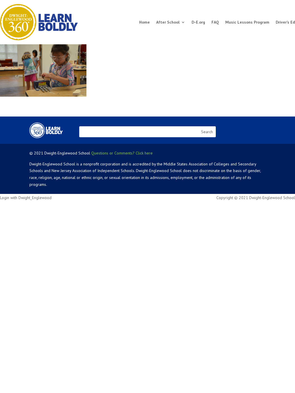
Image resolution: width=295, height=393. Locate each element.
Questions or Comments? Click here (122, 153)
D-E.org (198, 22)
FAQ (215, 22)
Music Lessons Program (247, 22)
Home (144, 22)
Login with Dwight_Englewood (26, 197)
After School (167, 22)
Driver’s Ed (285, 22)
